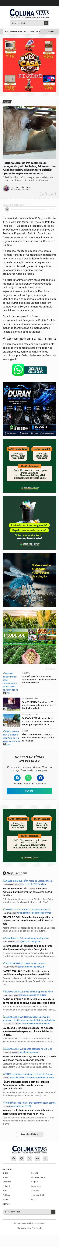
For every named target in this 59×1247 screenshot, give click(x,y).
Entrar (29, 791)
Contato (7, 1204)
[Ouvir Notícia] (7, 209)
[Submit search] (46, 23)
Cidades (35, 1191)
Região (34, 1182)
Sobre (5, 1199)
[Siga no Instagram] (21, 1158)
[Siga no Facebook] (13, 1158)
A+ (52, 194)
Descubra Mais (28, 1134)
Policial (6, 1186)
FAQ (33, 1199)
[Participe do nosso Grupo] (29, 370)
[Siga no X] (29, 1158)
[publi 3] (29, 65)
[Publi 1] (29, 835)
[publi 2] (29, 580)
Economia (36, 1186)
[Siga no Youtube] (37, 1158)
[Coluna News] (29, 12)
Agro (5, 1191)
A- (43, 194)
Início (5, 1173)
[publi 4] (29, 409)
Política (6, 1195)
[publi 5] (29, 637)
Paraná (34, 1173)
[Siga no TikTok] (45, 1158)
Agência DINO (38, 1195)
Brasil (5, 1177)
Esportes (7, 1182)
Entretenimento (38, 1177)
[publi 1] (29, 523)
